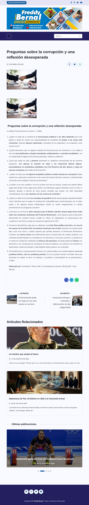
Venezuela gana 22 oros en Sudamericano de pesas (44, 459)
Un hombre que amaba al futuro (23, 354)
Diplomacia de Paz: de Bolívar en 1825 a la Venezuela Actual (37, 399)
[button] (38, 471)
